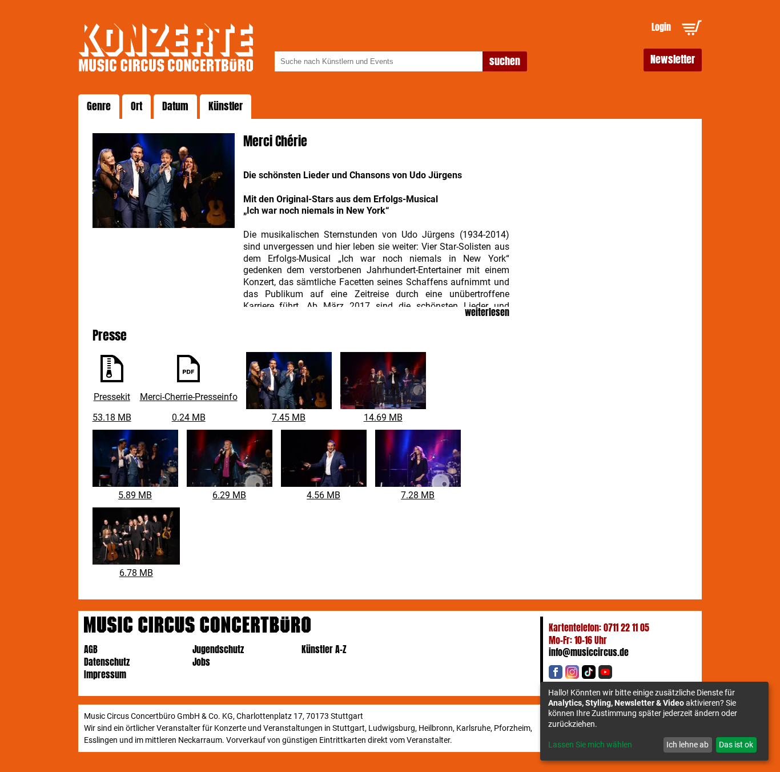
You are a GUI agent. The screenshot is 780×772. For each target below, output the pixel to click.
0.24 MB (189, 417)
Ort (136, 106)
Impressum (105, 674)
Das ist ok (736, 744)
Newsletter (672, 59)
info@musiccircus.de (589, 652)
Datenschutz (107, 662)
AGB (91, 649)
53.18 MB (112, 417)
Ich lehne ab (687, 744)
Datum (175, 106)
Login (661, 27)
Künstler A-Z (324, 649)
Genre (99, 106)
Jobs (201, 662)
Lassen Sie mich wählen (590, 744)
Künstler (225, 106)
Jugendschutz (218, 649)
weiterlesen (487, 313)
